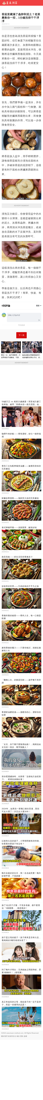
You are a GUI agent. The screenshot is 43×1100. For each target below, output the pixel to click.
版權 (25, 1036)
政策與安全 (12, 1036)
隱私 (21, 1036)
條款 (18, 1036)
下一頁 (21, 335)
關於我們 (4, 1036)
